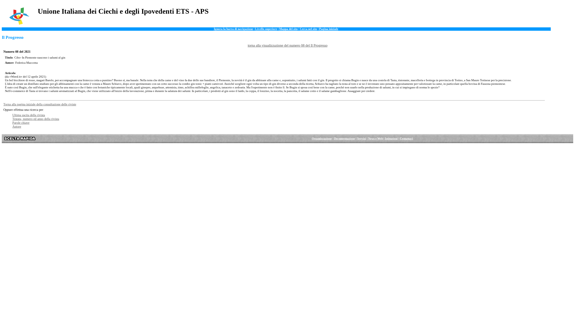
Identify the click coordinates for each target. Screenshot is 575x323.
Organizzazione (322, 138)
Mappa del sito (288, 29)
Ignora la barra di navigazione (233, 29)
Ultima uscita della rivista (28, 115)
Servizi (361, 138)
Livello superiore (266, 29)
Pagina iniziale (328, 29)
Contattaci (406, 138)
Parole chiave (20, 122)
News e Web (375, 138)
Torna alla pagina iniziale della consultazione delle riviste (39, 104)
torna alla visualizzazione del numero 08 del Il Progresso (287, 45)
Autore (16, 126)
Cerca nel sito (308, 29)
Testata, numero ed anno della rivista (35, 119)
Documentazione (344, 138)
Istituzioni (391, 138)
